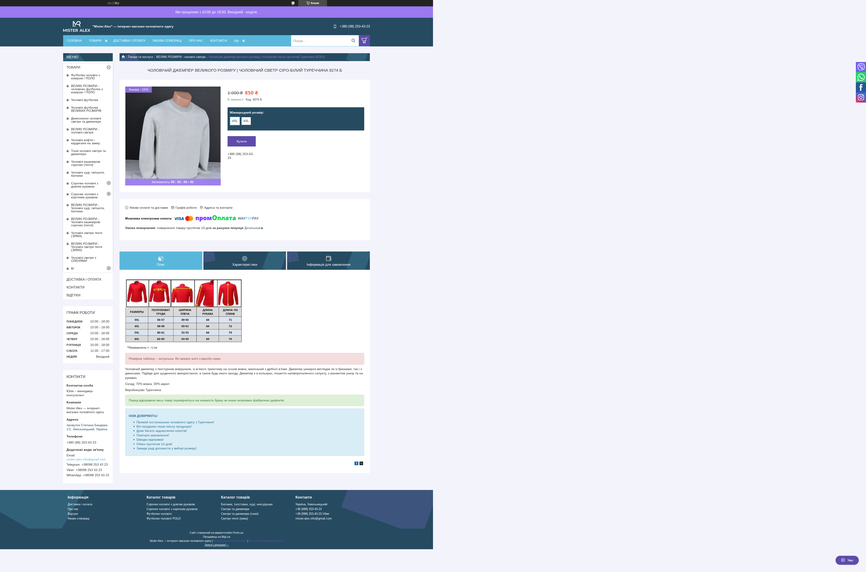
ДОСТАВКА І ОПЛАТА (129, 40)
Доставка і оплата (80, 504)
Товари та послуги (140, 57)
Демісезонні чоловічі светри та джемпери (86, 120)
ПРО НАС (196, 40)
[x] (361, 464)
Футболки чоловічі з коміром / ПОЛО (85, 76)
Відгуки (73, 513)
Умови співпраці (78, 518)
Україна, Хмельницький (311, 504)
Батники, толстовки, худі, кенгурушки (246, 504)
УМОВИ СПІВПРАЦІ (167, 40)
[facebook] (356, 464)
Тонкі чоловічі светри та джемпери (88, 152)
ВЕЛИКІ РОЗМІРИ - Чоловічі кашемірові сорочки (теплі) (85, 222)
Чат (850, 560)
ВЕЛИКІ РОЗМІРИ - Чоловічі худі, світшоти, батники (88, 208)
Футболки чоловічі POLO (164, 518)
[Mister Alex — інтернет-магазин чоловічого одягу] (76, 26)
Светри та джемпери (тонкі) (239, 513)
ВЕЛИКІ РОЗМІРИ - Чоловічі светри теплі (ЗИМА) (86, 247)
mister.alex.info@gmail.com (86, 459)
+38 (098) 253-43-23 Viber (312, 513)
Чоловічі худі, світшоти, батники (88, 174)
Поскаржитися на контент (230, 540)
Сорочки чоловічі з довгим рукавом (84, 184)
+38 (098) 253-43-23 (308, 509)
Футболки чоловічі (159, 513)
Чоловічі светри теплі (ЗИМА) (86, 234)
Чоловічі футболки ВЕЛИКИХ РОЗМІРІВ (86, 109)
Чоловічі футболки (84, 100)
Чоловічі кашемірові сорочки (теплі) (85, 163)
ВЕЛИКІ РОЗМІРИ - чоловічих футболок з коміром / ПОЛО (87, 89)
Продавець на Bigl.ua (216, 536)
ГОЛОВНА (74, 40)
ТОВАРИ (95, 40)
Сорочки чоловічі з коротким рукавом (84, 195)
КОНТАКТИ (218, 40)
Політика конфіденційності (266, 540)
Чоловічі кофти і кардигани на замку (85, 141)
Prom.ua (238, 532)
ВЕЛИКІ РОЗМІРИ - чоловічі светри (180, 57)
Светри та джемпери (235, 509)
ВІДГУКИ (74, 295)
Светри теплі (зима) (234, 518)
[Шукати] (353, 40)
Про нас (73, 509)
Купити (242, 141)
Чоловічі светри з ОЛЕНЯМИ (83, 259)
